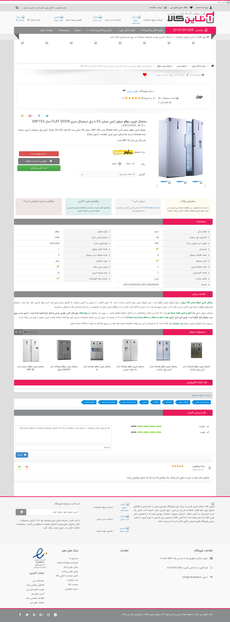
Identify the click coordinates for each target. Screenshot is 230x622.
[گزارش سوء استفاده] (124, 91)
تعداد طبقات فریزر (199, 267)
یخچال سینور (184, 402)
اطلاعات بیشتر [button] (199, 294)
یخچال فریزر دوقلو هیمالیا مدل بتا (97, 368)
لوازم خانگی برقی (127, 30)
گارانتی (141, 174)
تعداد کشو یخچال (99, 249)
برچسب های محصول (201, 395)
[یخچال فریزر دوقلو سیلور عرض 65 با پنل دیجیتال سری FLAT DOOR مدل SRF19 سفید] (165, 186)
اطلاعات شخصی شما (35, 598)
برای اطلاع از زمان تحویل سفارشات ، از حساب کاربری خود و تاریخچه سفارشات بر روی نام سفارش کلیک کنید (158, 37)
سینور (145, 402)
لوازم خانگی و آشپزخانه (152, 30)
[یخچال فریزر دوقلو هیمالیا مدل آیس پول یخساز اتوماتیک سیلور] (196, 350)
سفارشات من (38, 581)
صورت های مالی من (35, 589)
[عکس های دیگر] (156, 185)
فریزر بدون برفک (100, 267)
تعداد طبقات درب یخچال (96, 255)
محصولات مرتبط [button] (197, 332)
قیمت (202, 432)
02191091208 (146, 207)
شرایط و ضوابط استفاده (67, 563)
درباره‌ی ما (73, 558)
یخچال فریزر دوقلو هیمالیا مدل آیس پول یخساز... (163, 368)
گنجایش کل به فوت (198, 237)
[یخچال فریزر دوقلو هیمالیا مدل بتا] (97, 350)
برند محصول (139, 152)
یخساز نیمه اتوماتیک (98, 279)
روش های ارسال (70, 567)
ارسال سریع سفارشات (152, 20)
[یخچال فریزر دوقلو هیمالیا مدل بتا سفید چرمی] (130, 350)
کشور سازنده (201, 279)
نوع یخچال (102, 232)
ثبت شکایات (72, 580)
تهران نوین (132, 91)
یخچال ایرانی (90, 402)
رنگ (142, 164)
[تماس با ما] (115, 2)
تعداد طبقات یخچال (198, 255)
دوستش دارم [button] (195, 75)
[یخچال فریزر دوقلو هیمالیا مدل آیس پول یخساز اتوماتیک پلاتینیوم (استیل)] (163, 350)
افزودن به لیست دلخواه (36, 161)
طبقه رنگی (202, 232)
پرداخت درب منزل (113, 20)
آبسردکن (203, 249)
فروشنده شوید (46, 30)
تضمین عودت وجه (74, 20)
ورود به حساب (202, 7)
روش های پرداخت (69, 571)
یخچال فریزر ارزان (129, 402)
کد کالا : (140, 125)
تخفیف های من (37, 603)
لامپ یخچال (201, 261)
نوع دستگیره (101, 261)
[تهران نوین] (190, 23)
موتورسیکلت (63, 30)
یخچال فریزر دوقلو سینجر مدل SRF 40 (30, 368)
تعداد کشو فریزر (200, 273)
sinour (169, 402)
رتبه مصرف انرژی (99, 273)
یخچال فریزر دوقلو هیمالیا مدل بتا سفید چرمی (130, 368)
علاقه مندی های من (179, 7)
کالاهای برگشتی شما (35, 585)
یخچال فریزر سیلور (109, 402)
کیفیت (202, 426)
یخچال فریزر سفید (202, 402)
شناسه (204, 285)
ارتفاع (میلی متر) (99, 237)
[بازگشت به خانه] (212, 66)
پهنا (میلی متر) (100, 243)
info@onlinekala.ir (191, 577)
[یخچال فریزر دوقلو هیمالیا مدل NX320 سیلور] (64, 350)
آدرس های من (37, 594)
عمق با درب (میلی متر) (197, 243)
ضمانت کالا (73, 585)
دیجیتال (77, 30)
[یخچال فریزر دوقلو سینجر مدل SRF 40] (30, 350)
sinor (156, 402)
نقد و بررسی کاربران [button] (196, 413)
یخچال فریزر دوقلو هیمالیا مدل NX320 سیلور (63, 368)
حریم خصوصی (71, 589)
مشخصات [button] (201, 222)
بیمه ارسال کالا (33, 20)
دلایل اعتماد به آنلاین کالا (67, 576)
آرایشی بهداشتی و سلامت (100, 30)
